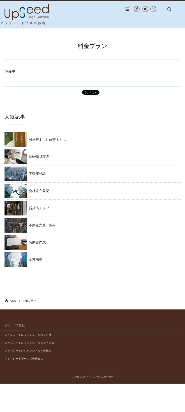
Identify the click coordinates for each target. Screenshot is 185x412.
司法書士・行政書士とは (47, 140)
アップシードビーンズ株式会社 (24, 358)
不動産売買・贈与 (42, 225)
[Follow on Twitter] (145, 9)
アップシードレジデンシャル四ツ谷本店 (29, 342)
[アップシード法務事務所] (27, 8)
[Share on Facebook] (137, 9)
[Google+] (153, 9)
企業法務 (35, 259)
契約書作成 (37, 242)
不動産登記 (37, 174)
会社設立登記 (39, 191)
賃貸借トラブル (41, 208)
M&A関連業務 (39, 157)
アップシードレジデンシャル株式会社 (28, 334)
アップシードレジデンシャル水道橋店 (28, 350)
